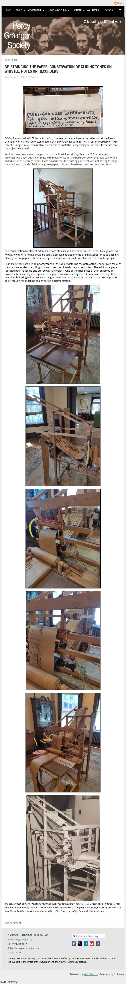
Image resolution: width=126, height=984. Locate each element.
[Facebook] (74, 943)
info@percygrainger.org (20, 939)
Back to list (11, 59)
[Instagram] (98, 943)
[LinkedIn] (86, 943)
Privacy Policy (14, 952)
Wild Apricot (91, 974)
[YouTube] (92, 943)
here (37, 948)
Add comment (13, 923)
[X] (80, 943)
